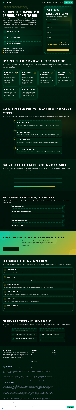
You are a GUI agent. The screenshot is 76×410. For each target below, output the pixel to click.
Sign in (32, 359)
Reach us (55, 2)
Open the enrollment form (11, 249)
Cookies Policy (54, 357)
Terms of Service (64, 42)
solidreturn (8, 2)
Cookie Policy (57, 44)
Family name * (49, 27)
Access (61, 2)
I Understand (70, 407)
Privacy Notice (54, 354)
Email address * (49, 32)
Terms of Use (54, 352)
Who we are (33, 354)
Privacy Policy (49, 44)
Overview (43, 2)
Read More (58, 45)
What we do (49, 2)
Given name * (49, 22)
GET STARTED (58, 49)
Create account (68, 2)
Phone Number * (49, 37)
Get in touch (33, 357)
